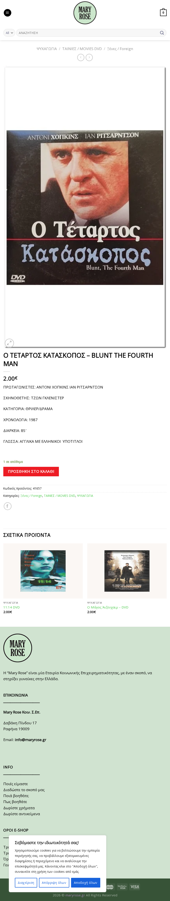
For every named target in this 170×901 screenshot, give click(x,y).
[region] (57, 863)
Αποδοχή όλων (85, 882)
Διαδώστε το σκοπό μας (24, 789)
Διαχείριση (26, 882)
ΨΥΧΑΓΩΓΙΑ (47, 48)
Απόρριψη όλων (54, 882)
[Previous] (3, 584)
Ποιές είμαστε (15, 783)
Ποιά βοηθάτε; (16, 795)
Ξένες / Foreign (120, 48)
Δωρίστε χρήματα (19, 807)
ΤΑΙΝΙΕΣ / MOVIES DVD (82, 48)
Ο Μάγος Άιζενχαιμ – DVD (107, 607)
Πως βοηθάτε (15, 801)
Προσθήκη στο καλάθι (31, 471)
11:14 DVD (11, 607)
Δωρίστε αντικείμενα (21, 813)
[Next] (166, 584)
